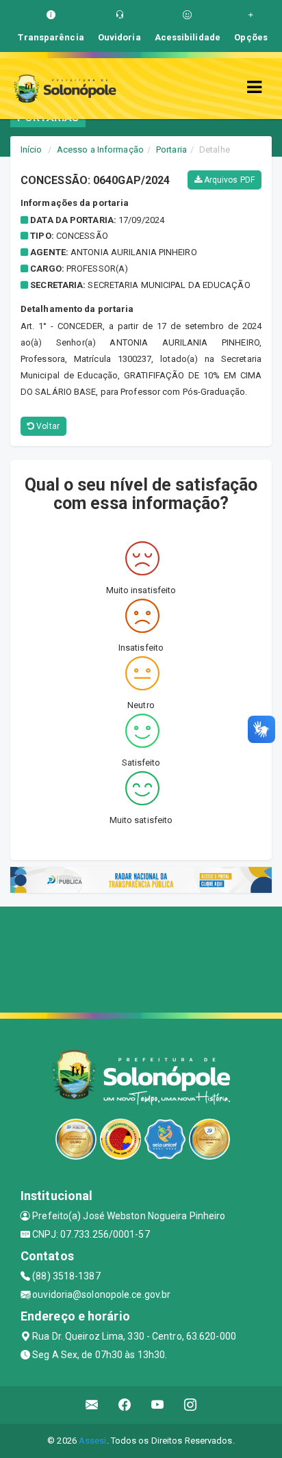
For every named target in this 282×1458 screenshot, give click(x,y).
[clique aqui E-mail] (92, 1405)
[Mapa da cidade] (141, 958)
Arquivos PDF (228, 180)
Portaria (171, 149)
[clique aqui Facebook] (125, 1405)
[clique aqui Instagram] (191, 1405)
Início (31, 149)
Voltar (47, 426)
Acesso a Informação (100, 149)
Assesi (93, 1440)
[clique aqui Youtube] (158, 1405)
